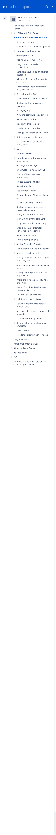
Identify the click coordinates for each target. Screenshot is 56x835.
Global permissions (25, 55)
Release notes (20, 352)
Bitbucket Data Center (24, 348)
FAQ (15, 357)
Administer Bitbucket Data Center (30, 37)
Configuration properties (28, 128)
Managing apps (24, 110)
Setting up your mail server (29, 60)
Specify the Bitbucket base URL (31, 98)
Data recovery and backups (29, 137)
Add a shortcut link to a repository (32, 248)
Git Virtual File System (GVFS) (30, 170)
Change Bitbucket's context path (32, 132)
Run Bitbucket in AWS (26, 94)
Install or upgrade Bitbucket (26, 343)
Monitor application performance (32, 335)
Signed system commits (28, 181)
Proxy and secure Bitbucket (29, 214)
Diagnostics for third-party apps (31, 223)
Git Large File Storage (26, 165)
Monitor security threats (27, 119)
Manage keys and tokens (28, 294)
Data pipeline (22, 330)
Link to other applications (28, 299)
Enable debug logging (27, 239)
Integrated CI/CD (21, 339)
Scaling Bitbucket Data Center (31, 244)
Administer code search (27, 253)
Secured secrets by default (29, 318)
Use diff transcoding (26, 190)
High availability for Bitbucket (30, 219)
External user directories (28, 51)
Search (46, 6)
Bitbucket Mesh (24, 153)
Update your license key (28, 123)
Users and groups (25, 42)
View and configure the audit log (32, 115)
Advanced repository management (33, 46)
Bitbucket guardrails (26, 235)
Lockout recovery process (29, 202)
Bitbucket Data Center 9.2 (30, 17)
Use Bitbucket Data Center (26, 33)
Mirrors (19, 149)
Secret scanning (24, 186)
